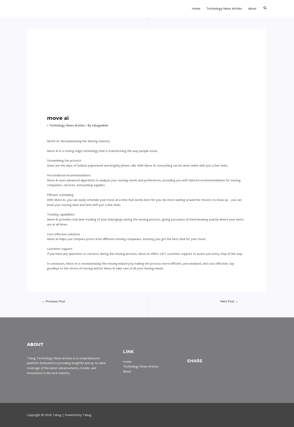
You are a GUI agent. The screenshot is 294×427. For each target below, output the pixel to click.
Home (196, 8)
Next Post (229, 301)
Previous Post (53, 301)
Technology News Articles (224, 8)
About (252, 8)
